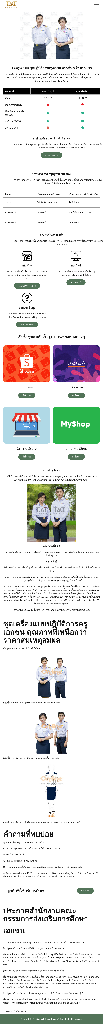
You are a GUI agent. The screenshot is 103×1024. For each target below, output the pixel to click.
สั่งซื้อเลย (27, 395)
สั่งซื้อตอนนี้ (76, 282)
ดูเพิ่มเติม (85, 890)
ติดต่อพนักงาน (51, 155)
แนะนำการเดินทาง (27, 285)
